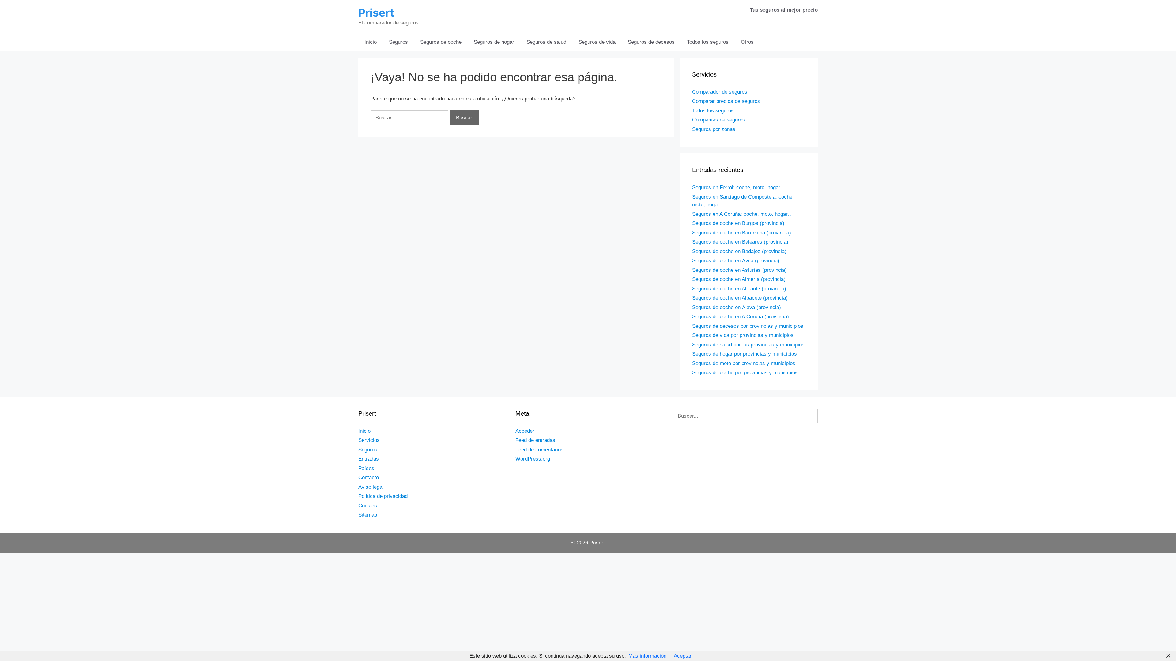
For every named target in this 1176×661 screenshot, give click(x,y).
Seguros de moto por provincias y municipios (743, 363)
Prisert (376, 12)
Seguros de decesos (651, 42)
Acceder (524, 431)
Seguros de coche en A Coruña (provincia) (740, 316)
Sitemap (367, 515)
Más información (647, 656)
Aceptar (683, 656)
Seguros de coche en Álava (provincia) (736, 307)
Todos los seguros (708, 42)
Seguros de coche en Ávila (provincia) (735, 260)
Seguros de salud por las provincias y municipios (748, 345)
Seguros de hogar (494, 42)
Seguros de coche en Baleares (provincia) (740, 242)
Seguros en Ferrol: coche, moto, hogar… (739, 187)
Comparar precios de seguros (726, 101)
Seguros (398, 42)
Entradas (368, 459)
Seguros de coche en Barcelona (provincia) (741, 233)
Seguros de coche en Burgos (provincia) (738, 223)
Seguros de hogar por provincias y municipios (744, 354)
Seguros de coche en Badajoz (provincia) (739, 251)
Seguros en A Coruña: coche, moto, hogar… (742, 214)
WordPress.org (532, 459)
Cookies (367, 506)
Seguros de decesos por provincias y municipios (747, 326)
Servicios (369, 440)
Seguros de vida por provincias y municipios (742, 335)
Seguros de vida (597, 42)
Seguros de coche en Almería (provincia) (739, 279)
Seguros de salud (546, 42)
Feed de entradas (535, 440)
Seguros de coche (441, 42)
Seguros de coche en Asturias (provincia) (739, 270)
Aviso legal (370, 487)
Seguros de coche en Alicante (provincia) (739, 289)
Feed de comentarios (539, 450)
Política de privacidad (383, 496)
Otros (747, 42)
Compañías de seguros (718, 120)
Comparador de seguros (719, 92)
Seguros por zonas (713, 129)
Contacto (368, 477)
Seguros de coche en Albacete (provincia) (740, 298)
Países (366, 468)
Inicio (370, 42)
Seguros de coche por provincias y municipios (745, 372)
